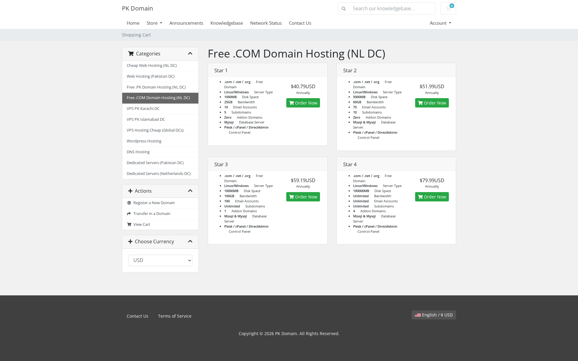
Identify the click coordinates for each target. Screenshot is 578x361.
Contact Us (300, 23)
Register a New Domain (153, 202)
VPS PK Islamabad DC (146, 119)
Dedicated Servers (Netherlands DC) (159, 173)
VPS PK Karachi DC (143, 108)
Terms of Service (174, 316)
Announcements (186, 23)
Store (153, 23)
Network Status (266, 23)
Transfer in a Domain (151, 213)
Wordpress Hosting (144, 141)
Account (439, 23)
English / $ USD (437, 315)
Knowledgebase (226, 23)
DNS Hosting (138, 151)
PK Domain (137, 8)
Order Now (305, 103)
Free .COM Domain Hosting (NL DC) (158, 97)
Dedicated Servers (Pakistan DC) (155, 162)
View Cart (141, 224)
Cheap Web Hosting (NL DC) (152, 65)
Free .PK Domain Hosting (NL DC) (156, 87)
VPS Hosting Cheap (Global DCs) (155, 130)
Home (133, 23)
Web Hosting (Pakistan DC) (151, 76)
